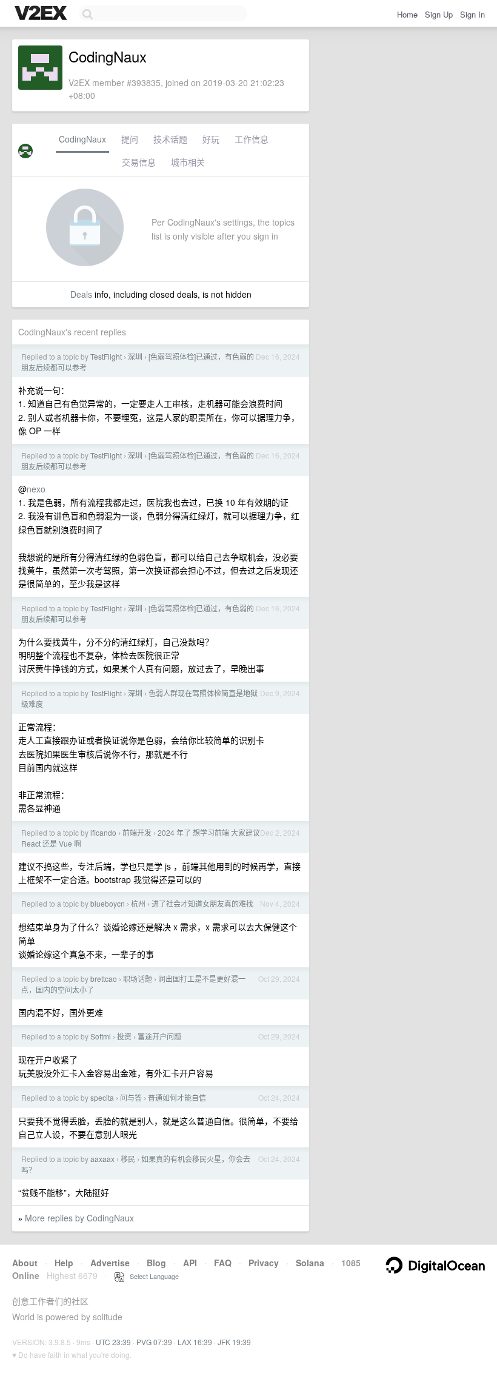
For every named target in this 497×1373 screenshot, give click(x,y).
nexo (36, 489)
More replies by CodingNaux (79, 1218)
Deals (81, 294)
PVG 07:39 (154, 1342)
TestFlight (106, 356)
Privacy (263, 1263)
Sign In (472, 14)
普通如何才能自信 (177, 1097)
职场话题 (137, 978)
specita (102, 1097)
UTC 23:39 (113, 1342)
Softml (100, 1036)
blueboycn (107, 903)
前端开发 (137, 832)
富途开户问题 (159, 1036)
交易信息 (139, 162)
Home (407, 14)
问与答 (131, 1097)
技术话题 (170, 139)
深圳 (135, 356)
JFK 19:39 (234, 1342)
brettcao (103, 978)
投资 (124, 1036)
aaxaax (102, 1158)
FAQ (223, 1263)
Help (64, 1263)
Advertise (110, 1263)
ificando (103, 832)
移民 (128, 1158)
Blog (156, 1263)
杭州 (138, 903)
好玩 (210, 139)
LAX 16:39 (195, 1342)
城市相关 (188, 162)
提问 (129, 139)
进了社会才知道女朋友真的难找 (202, 903)
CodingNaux (82, 139)
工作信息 (252, 139)
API (190, 1263)
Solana (310, 1263)
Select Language (151, 1276)
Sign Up (439, 14)
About (25, 1263)
